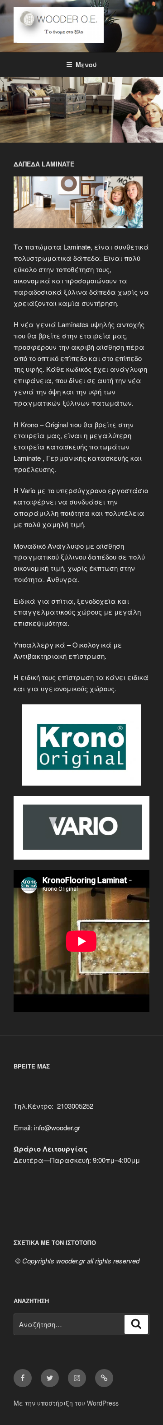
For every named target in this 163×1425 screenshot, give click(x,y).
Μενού (86, 64)
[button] (81, 203)
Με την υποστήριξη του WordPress (66, 1402)
